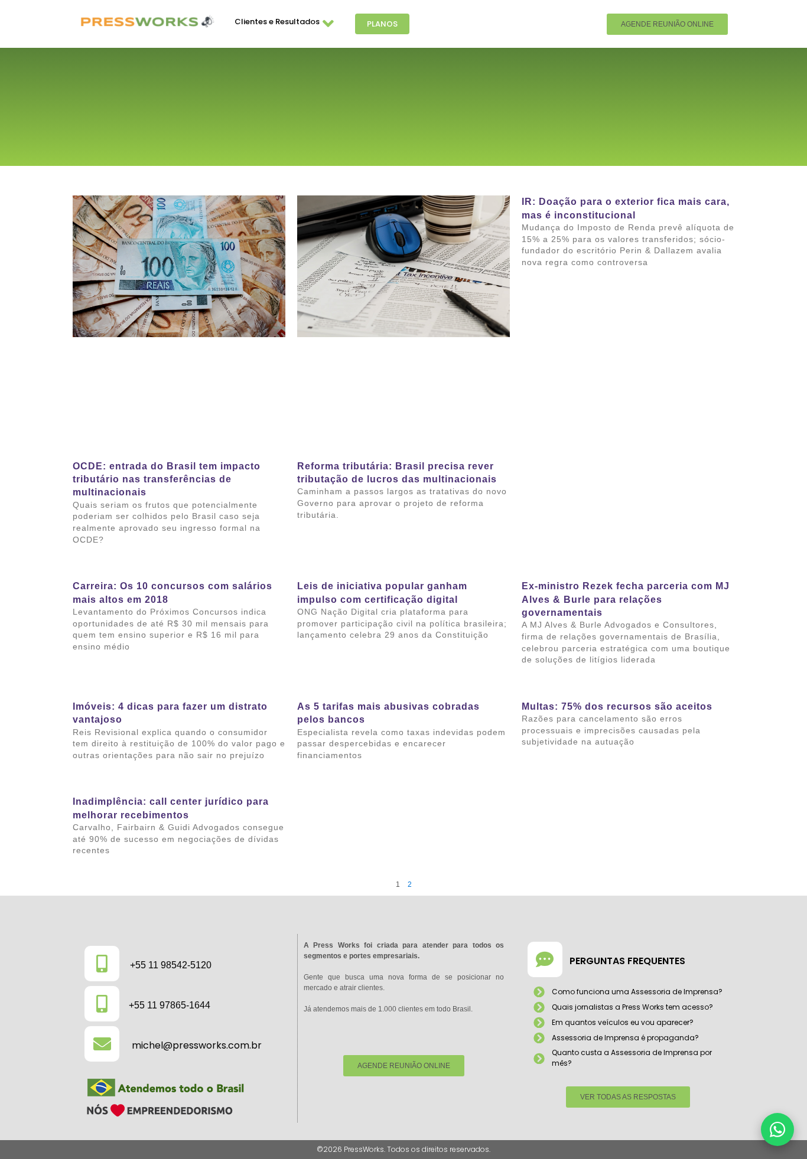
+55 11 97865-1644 (169, 1005)
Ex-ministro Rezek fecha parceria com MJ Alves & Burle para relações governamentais (626, 599)
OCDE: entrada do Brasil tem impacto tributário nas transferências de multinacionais (167, 479)
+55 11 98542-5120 (170, 965)
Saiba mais (91, 563)
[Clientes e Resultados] (328, 24)
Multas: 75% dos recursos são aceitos (617, 706)
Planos (382, 24)
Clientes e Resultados (277, 21)
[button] (777, 1129)
